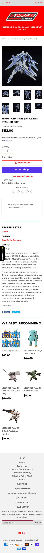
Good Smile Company (12, 240)
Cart (40, 3)
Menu (7, 3)
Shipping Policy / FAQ (22, 476)
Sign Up (38, 523)
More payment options (22, 176)
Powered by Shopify (31, 540)
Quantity (5, 147)
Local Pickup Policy (22, 473)
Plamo (5, 232)
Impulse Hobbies (15, 540)
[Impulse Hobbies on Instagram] (23, 533)
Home (4, 39)
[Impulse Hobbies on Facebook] (19, 533)
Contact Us (22, 466)
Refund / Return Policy (22, 469)
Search (22, 479)
